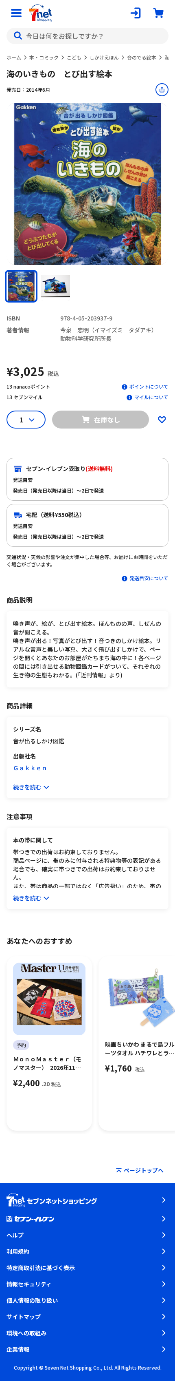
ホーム (14, 57)
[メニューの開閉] (16, 13)
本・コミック (44, 57)
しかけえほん (104, 57)
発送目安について (148, 577)
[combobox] (87, 36)
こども (74, 57)
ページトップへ (144, 1170)
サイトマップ (24, 1317)
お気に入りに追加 (161, 419)
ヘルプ (15, 1235)
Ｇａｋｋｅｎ (30, 768)
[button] (21, 286)
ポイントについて (148, 386)
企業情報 (18, 1349)
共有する (161, 89)
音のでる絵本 (141, 57)
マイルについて (151, 396)
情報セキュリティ (29, 1284)
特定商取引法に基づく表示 (41, 1268)
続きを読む (27, 787)
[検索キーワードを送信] (18, 36)
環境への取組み (26, 1333)
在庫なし (107, 419)
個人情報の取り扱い (32, 1300)
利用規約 (18, 1251)
